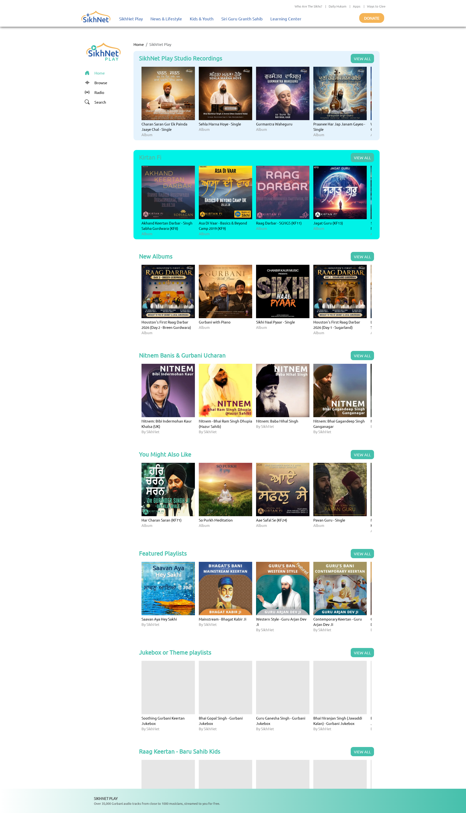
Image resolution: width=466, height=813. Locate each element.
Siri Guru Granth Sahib (242, 18)
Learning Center (285, 18)
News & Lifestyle (166, 18)
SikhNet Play (131, 18)
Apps (356, 6)
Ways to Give (376, 6)
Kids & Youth (202, 18)
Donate (371, 18)
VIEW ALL (362, 58)
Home (138, 44)
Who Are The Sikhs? (308, 6)
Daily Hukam (337, 6)
